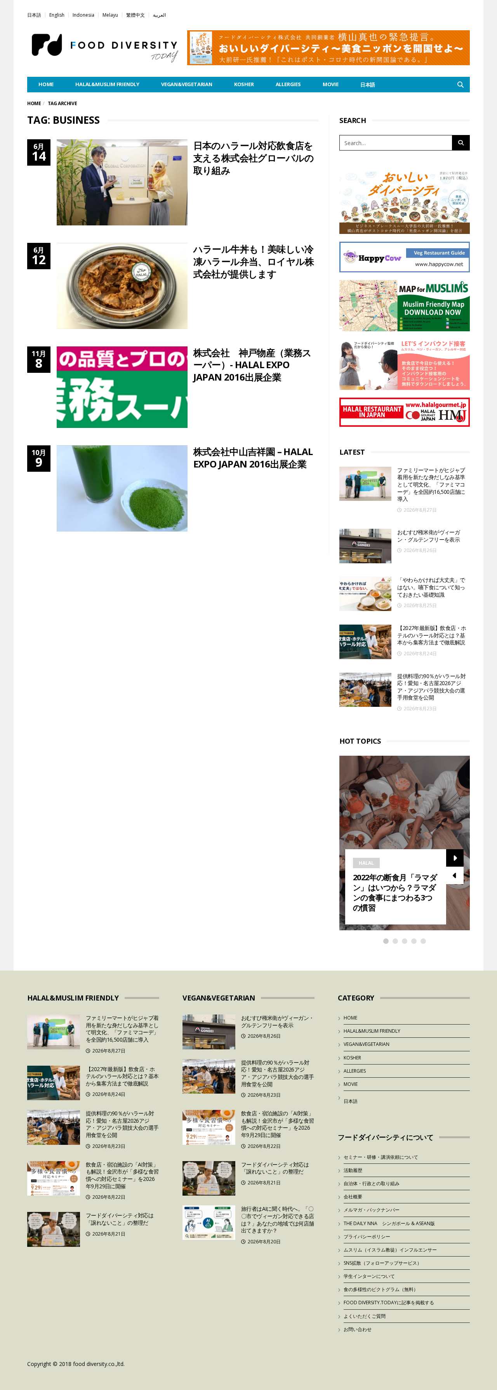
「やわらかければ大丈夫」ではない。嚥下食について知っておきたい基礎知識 (431, 587)
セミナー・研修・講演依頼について (381, 1157)
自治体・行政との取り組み (372, 1183)
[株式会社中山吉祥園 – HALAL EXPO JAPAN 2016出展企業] (122, 488)
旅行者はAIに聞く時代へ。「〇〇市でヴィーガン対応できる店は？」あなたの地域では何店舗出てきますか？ (277, 1219)
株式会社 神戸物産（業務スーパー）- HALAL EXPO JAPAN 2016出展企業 (252, 365)
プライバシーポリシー (367, 1236)
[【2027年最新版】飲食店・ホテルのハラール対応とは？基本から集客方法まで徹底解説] (365, 642)
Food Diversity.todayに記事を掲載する (389, 1302)
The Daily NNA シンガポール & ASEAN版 (389, 1223)
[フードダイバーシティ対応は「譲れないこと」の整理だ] (53, 1229)
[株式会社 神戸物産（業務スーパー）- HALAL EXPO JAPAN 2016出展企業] (122, 387)
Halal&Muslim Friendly (107, 84)
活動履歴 (353, 1170)
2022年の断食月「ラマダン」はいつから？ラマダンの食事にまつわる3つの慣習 (395, 892)
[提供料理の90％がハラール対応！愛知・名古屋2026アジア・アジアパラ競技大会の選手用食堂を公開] (365, 690)
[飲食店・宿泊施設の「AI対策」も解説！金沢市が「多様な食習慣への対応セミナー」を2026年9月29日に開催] (53, 1178)
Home (34, 103)
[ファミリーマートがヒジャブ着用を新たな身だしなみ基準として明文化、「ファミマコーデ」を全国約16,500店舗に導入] (365, 484)
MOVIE (331, 84)
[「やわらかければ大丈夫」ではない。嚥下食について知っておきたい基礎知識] (365, 593)
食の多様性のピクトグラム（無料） (381, 1289)
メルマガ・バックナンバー (372, 1210)
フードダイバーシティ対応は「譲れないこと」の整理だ (119, 1219)
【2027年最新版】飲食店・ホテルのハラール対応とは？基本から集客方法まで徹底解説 (431, 635)
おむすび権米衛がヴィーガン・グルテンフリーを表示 (428, 535)
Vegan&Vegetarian (186, 84)
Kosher (244, 84)
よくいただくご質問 (365, 1316)
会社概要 (353, 1196)
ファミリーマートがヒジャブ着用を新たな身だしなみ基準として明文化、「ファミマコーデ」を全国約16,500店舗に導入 (431, 484)
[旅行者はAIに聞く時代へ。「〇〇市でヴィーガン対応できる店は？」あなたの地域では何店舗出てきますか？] (208, 1222)
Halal (366, 863)
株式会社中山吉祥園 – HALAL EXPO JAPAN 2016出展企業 (253, 457)
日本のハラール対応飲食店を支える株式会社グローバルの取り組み (253, 158)
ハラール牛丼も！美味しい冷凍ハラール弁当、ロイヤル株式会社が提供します (253, 261)
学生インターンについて (369, 1276)
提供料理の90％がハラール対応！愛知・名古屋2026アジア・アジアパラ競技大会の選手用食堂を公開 (431, 686)
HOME (46, 84)
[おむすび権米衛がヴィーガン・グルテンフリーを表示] (365, 546)
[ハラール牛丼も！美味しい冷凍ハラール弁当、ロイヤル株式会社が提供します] (122, 286)
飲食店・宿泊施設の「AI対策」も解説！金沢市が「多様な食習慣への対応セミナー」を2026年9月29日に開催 (122, 1175)
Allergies (288, 84)
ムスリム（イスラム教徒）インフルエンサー (390, 1249)
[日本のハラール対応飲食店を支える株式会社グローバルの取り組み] (122, 182)
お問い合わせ (358, 1329)
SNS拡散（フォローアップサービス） (383, 1263)
